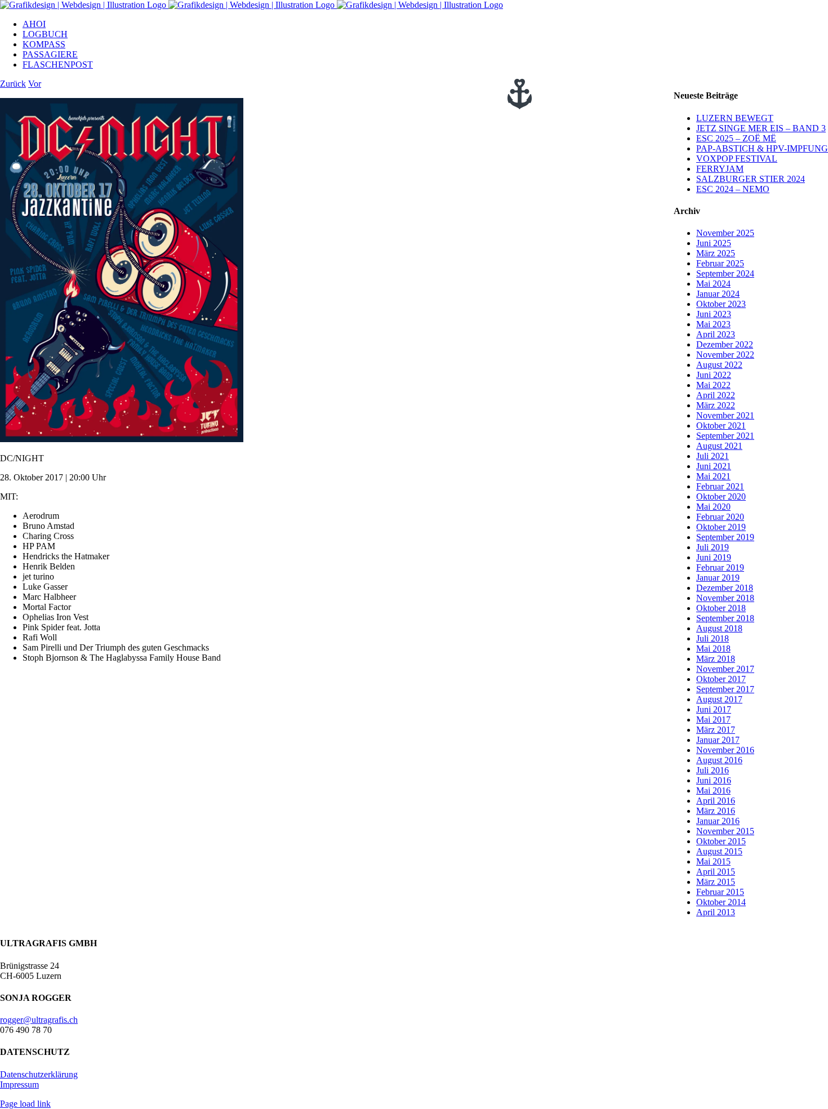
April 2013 (715, 912)
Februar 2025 (720, 263)
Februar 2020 (720, 517)
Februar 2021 (720, 486)
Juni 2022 (713, 375)
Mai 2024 (713, 283)
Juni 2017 (713, 709)
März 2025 (715, 253)
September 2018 (725, 618)
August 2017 (719, 699)
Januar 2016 (718, 821)
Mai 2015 (713, 861)
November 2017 (725, 669)
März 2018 (715, 658)
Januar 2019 (718, 577)
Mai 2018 (713, 648)
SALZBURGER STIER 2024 (750, 179)
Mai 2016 (713, 790)
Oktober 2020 (721, 496)
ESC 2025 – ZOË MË (736, 138)
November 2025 (725, 233)
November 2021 (725, 415)
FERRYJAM (720, 168)
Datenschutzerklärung (39, 1074)
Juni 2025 (713, 243)
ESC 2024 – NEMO (732, 189)
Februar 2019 (720, 567)
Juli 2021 (712, 456)
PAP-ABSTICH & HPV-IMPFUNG (762, 148)
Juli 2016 (712, 770)
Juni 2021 (713, 466)
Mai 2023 (713, 324)
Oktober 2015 (721, 841)
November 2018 (725, 598)
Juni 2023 (713, 314)
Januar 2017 (718, 740)
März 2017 (715, 729)
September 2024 (725, 273)
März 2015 (715, 882)
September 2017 (725, 689)
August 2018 (719, 628)
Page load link (25, 1103)
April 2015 (715, 871)
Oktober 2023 (721, 304)
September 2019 (725, 537)
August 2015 (719, 851)
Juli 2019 (712, 547)
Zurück (13, 83)
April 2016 (715, 800)
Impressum (19, 1084)
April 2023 (715, 334)
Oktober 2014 (721, 902)
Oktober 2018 (721, 608)
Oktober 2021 (721, 425)
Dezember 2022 (724, 344)
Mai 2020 (713, 506)
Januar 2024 (718, 294)
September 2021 (725, 435)
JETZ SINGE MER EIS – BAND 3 (761, 128)
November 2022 (725, 354)
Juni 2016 (713, 780)
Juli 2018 (712, 638)
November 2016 (725, 750)
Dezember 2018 (724, 588)
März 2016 (715, 811)
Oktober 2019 (721, 527)
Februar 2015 (720, 892)
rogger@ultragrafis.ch (39, 1020)
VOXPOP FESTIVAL (736, 158)
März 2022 (715, 405)
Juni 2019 (713, 557)
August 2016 (719, 760)
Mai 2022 (713, 385)
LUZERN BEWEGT (734, 118)
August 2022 (719, 364)
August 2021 (719, 446)
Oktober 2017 (721, 679)
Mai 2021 (713, 476)
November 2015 (725, 831)
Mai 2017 (713, 719)
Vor (34, 83)
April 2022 (715, 395)
